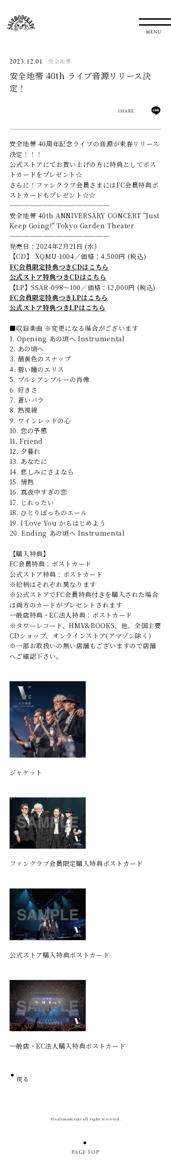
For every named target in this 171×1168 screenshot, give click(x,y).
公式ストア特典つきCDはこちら (58, 276)
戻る (23, 1080)
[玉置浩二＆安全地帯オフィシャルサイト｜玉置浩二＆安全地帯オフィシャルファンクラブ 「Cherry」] (21, 23)
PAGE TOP (85, 1152)
